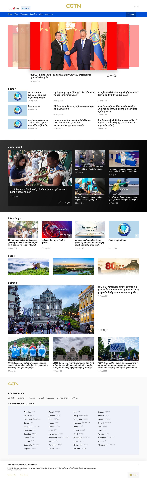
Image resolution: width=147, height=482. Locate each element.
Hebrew (54, 427)
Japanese (55, 445)
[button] (59, 202)
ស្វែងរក (132, 14)
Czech (29, 437)
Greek (54, 419)
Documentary (63, 398)
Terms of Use (24, 475)
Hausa (54, 423)
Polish (78, 434)
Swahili (104, 423)
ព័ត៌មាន (11, 88)
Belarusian (32, 419)
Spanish (104, 419)
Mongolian (81, 419)
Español (21, 398)
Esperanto (31, 445)
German (55, 416)
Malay (81, 416)
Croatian (30, 434)
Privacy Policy (12, 475)
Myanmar (82, 423)
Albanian (29, 412)
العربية (41, 398)
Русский (50, 398)
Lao (77, 412)
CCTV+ (75, 398)
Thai (101, 430)
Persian (79, 430)
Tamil (102, 427)
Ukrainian (106, 437)
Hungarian (56, 434)
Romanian (80, 445)
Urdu (102, 441)
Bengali (28, 423)
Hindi (52, 430)
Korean (54, 448)
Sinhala (103, 416)
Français (31, 398)
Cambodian (30, 430)
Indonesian (59, 437)
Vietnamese (106, 445)
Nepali (78, 427)
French (54, 412)
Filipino (30, 448)
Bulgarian (31, 427)
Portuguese (81, 437)
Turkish (103, 434)
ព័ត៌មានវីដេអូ (13, 218)
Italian (54, 441)
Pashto (78, 441)
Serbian (104, 412)
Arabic (29, 416)
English (11, 398)
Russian (80, 448)
